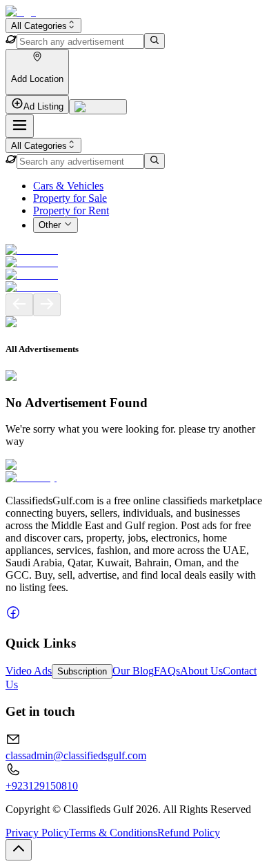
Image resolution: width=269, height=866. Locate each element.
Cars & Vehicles (68, 186)
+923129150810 (42, 786)
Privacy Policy (37, 832)
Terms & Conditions (113, 832)
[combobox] (43, 25)
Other (50, 225)
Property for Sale (70, 198)
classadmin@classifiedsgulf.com (76, 755)
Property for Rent (71, 210)
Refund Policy (188, 832)
